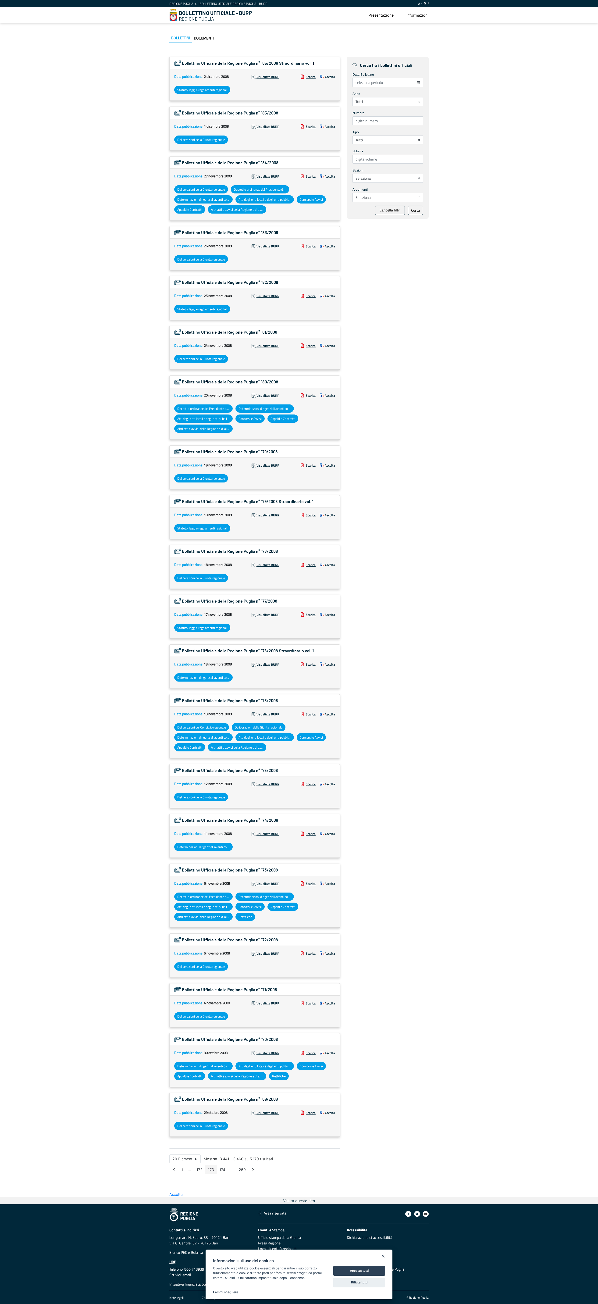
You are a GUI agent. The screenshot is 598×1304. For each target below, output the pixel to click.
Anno (356, 93)
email (186, 1275)
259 (244, 1170)
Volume (357, 151)
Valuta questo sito (299, 1200)
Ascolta (330, 76)
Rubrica (197, 1252)
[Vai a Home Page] (173, 15)
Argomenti (360, 189)
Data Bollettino (363, 74)
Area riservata (275, 1213)
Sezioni (357, 170)
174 (223, 1170)
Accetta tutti (359, 1270)
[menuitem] (381, 15)
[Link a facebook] (408, 1214)
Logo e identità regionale (277, 1248)
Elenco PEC (178, 1252)
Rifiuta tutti (359, 1282)
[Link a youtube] (426, 1214)
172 (200, 1170)
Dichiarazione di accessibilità (369, 1237)
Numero (358, 112)
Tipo (355, 132)
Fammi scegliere (225, 1292)
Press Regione (269, 1243)
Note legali (176, 1297)
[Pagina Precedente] (174, 1169)
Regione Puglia (181, 3)
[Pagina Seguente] (253, 1169)
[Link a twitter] (417, 1214)
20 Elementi (186, 1160)
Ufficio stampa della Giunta (279, 1237)
